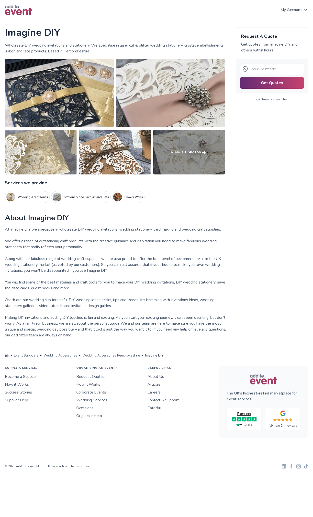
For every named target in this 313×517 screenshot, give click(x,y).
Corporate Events (91, 392)
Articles (154, 384)
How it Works (17, 384)
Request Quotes (90, 376)
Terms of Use (80, 466)
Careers (154, 392)
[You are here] (7, 355)
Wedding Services (91, 400)
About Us (155, 376)
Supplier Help (16, 400)
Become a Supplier (21, 376)
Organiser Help (89, 416)
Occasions (84, 408)
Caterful (154, 408)
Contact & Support (163, 400)
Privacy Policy (57, 466)
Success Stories (18, 392)
